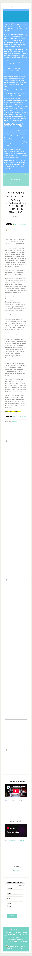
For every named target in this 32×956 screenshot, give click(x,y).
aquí (20, 411)
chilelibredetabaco (16, 15)
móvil (10, 909)
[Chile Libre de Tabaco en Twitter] (16, 948)
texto (10, 908)
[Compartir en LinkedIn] (19, 224)
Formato (9, 903)
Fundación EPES (20, 939)
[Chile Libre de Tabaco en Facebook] (16, 946)
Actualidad (14, 421)
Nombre (9, 893)
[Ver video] (16, 870)
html (10, 906)
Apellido (9, 898)
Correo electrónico (12, 888)
